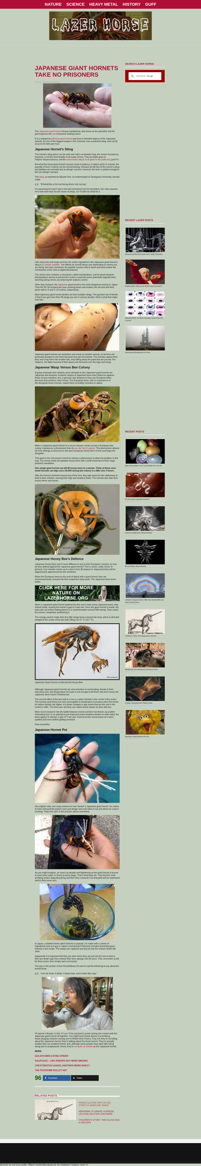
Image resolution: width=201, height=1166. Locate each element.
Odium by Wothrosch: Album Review (138, 533)
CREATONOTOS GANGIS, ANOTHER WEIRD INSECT (62, 1065)
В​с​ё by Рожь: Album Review (135, 566)
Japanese (63, 284)
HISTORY (132, 4)
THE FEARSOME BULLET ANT (51, 1070)
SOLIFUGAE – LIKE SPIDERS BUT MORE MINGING (61, 1061)
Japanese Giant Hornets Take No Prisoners (76, 71)
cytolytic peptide (52, 265)
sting (41, 177)
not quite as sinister (83, 1046)
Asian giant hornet (63, 138)
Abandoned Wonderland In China (137, 352)
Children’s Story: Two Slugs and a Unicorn (140, 636)
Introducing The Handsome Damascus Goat (141, 669)
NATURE (53, 4)
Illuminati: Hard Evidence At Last (137, 737)
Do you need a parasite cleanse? (137, 499)
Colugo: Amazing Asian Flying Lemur (138, 703)
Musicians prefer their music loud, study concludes (143, 254)
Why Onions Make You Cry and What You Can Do (143, 466)
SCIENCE (75, 4)
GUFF (150, 4)
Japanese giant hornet (50, 131)
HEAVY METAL (103, 4)
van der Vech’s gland (84, 448)
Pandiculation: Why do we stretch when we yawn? (143, 286)
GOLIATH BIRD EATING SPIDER (51, 1056)
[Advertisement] (100, 52)
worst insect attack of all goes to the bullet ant (88, 159)
